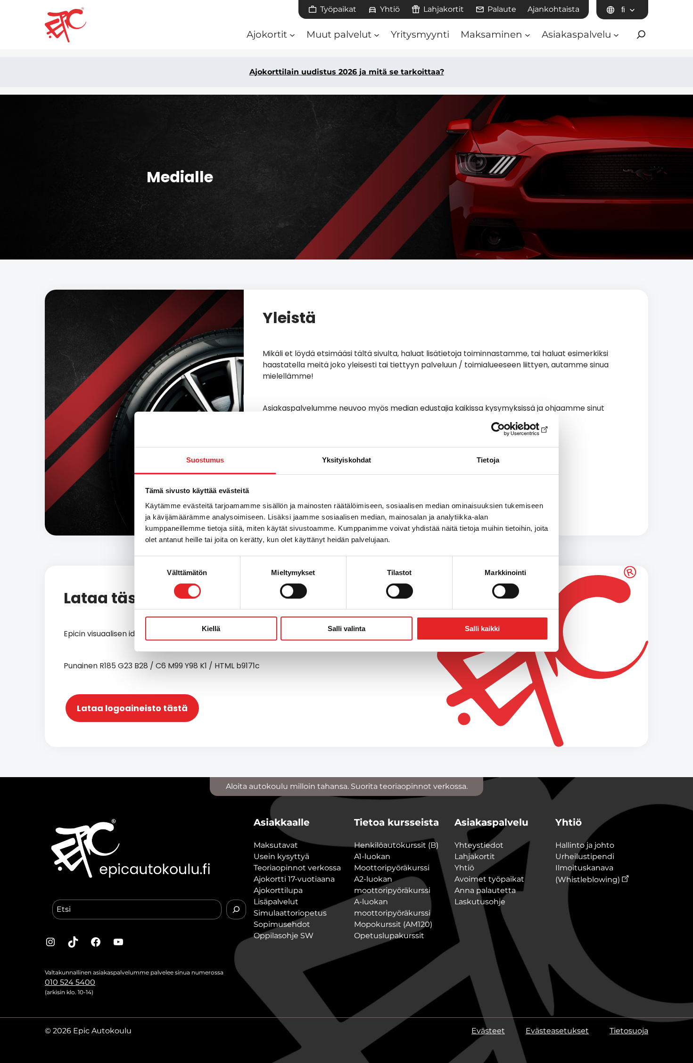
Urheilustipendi (584, 856)
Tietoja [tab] (488, 459)
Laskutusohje (479, 901)
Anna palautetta (485, 890)
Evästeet (488, 1030)
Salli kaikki (482, 629)
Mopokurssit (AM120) (393, 924)
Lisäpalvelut (276, 901)
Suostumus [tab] (205, 459)
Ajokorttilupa (278, 890)
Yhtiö (464, 867)
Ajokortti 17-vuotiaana (294, 879)
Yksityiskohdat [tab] (346, 459)
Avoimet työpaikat (489, 879)
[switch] (293, 591)
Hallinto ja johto (584, 845)
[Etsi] (236, 909)
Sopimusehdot (282, 924)
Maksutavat (276, 845)
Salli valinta (346, 629)
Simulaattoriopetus (290, 913)
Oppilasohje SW (284, 935)
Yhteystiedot (478, 845)
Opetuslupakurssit (389, 935)
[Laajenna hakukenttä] (641, 34)
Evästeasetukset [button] (557, 1030)
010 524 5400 (70, 982)
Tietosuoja (629, 1030)
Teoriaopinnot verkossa (297, 867)
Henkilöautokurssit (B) (396, 845)
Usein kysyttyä (281, 856)
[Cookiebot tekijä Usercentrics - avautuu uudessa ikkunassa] (507, 429)
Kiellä (211, 629)
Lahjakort (472, 856)
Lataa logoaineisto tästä (132, 708)
